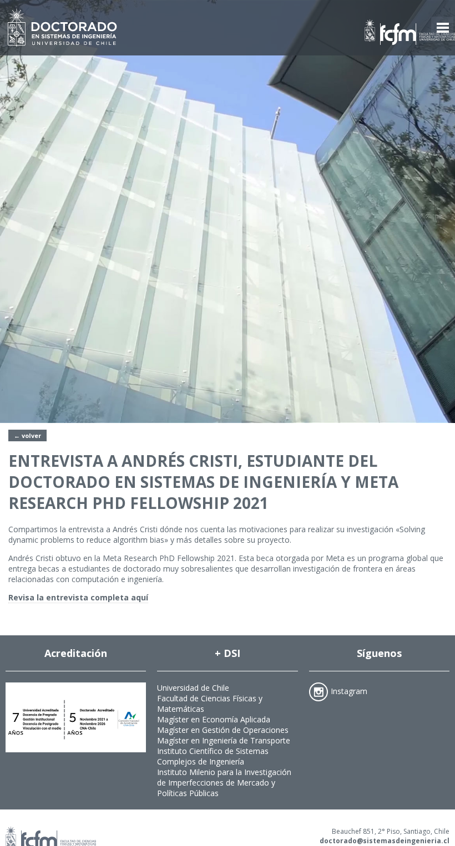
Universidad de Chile (193, 687)
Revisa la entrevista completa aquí (78, 597)
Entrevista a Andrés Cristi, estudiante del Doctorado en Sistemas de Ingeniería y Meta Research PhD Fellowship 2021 (203, 481)
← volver (27, 435)
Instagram (349, 690)
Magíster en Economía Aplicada (213, 719)
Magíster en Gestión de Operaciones (223, 730)
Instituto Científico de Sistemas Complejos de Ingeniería (213, 756)
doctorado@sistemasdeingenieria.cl (384, 840)
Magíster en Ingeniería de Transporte (223, 740)
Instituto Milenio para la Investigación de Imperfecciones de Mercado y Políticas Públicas (224, 782)
